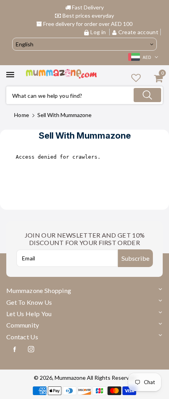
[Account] (136, 77)
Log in (98, 32)
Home (21, 115)
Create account (138, 32)
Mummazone (70, 377)
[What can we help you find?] (147, 95)
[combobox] (84, 95)
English (24, 44)
